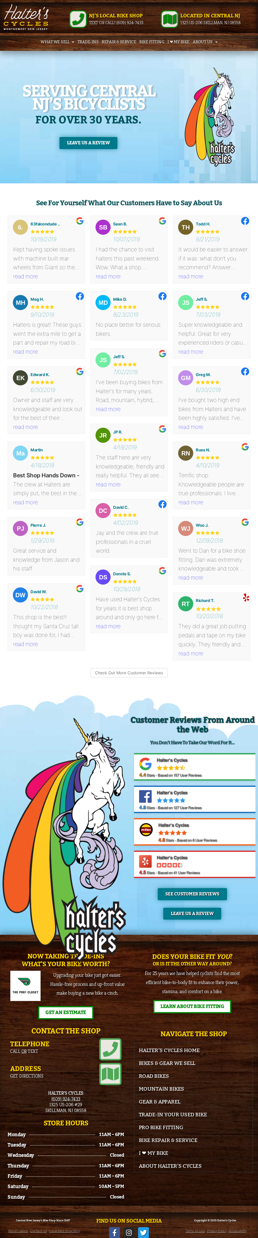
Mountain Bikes (161, 1089)
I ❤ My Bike (178, 42)
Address (25, 1069)
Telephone (30, 1044)
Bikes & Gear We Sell (167, 1063)
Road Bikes (154, 1076)
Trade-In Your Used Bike (173, 1115)
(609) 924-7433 (65, 1099)
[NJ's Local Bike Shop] (78, 19)
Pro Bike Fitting (161, 1127)
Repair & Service (119, 42)
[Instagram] (128, 1232)
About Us (203, 42)
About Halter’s (18, 1231)
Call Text (24, 1051)
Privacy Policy (217, 1231)
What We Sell (55, 42)
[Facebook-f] (114, 1232)
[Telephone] (110, 1049)
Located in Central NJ (210, 16)
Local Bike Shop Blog (64, 1231)
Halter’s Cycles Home (169, 1050)
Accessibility (238, 1231)
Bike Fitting (151, 42)
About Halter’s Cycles (170, 1166)
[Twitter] (143, 1232)
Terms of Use (195, 1231)
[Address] (110, 1074)
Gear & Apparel (159, 1102)
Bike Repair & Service (168, 1140)
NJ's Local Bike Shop (116, 16)
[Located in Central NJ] (169, 19)
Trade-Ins (88, 42)
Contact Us (38, 1231)
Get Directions (26, 1076)
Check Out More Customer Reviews (129, 672)
